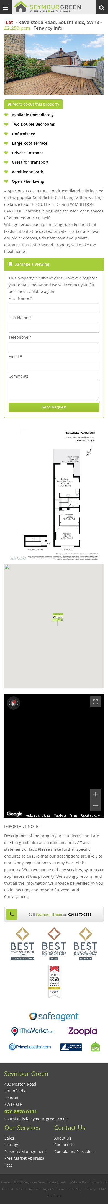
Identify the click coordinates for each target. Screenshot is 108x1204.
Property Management (25, 1151)
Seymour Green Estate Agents (45, 1182)
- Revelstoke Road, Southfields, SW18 (52, 22)
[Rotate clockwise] (18, 703)
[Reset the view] (13, 703)
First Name (20, 298)
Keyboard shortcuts (38, 815)
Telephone (20, 337)
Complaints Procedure (75, 1151)
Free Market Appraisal (24, 1158)
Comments (19, 376)
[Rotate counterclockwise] (9, 703)
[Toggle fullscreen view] (95, 701)
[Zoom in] (95, 794)
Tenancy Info (48, 28)
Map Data (60, 815)
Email (15, 356)
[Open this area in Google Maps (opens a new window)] (15, 814)
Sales (9, 1138)
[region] (54, 756)
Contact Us (64, 1144)
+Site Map (75, 1189)
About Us (62, 1138)
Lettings (11, 1144)
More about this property (35, 104)
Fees (8, 1165)
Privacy (91, 1189)
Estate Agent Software (49, 1189)
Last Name (20, 317)
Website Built (79, 1182)
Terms (74, 815)
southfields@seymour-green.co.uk (36, 1118)
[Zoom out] (95, 805)
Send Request (54, 407)
